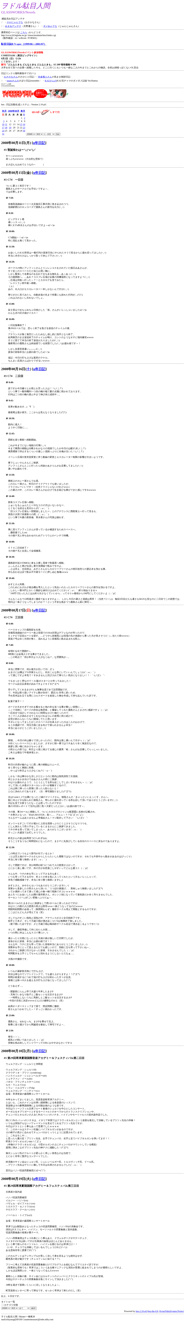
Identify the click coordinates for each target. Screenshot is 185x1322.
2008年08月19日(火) (16, 1179)
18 (6, 127)
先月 (4, 111)
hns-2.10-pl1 (141, 1311)
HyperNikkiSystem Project (171, 1311)
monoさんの (13, 80)
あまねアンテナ (13, 26)
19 (10, 127)
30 (24, 131)
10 (3, 124)
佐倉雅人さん (45, 77)
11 (6, 124)
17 (3, 127)
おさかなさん (11, 77)
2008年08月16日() (16, 369)
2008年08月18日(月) (16, 1051)
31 (3, 134)
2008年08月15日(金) (16, 173)
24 (3, 131)
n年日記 (39, 143)
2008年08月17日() (16, 610)
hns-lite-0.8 (153, 1311)
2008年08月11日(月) (16, 143)
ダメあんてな (50, 26)
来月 (23, 111)
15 (21, 124)
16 (24, 124)
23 (24, 127)
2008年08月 (13, 111)
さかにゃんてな (15, 22)
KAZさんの (51, 80)
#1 (5, 149)
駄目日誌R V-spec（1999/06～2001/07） (23, 44)
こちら (23, 32)
